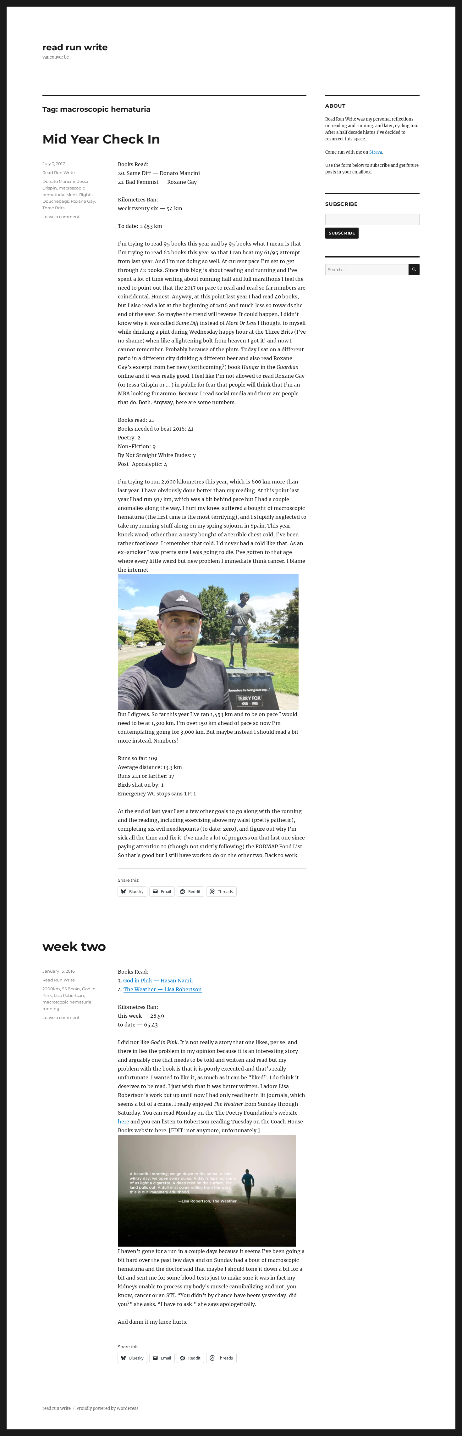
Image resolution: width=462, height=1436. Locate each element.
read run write (75, 47)
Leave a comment (61, 216)
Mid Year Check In (101, 139)
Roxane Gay (83, 201)
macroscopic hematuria (66, 1001)
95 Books (71, 988)
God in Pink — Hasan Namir (158, 980)
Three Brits (53, 207)
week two (74, 946)
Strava (375, 152)
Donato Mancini (58, 181)
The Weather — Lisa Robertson (163, 989)
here (123, 1121)
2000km (51, 988)
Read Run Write (58, 172)
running (50, 1008)
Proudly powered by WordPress (107, 1408)
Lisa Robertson (69, 995)
